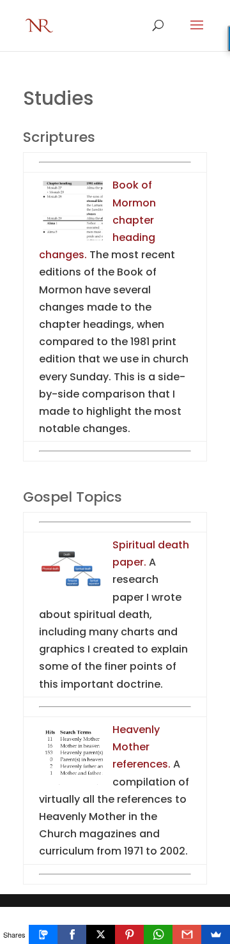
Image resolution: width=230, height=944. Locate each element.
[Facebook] (71, 934)
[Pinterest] (129, 934)
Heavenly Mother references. (141, 746)
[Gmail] (186, 934)
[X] (100, 934)
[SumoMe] (215, 934)
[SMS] (43, 934)
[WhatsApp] (158, 934)
